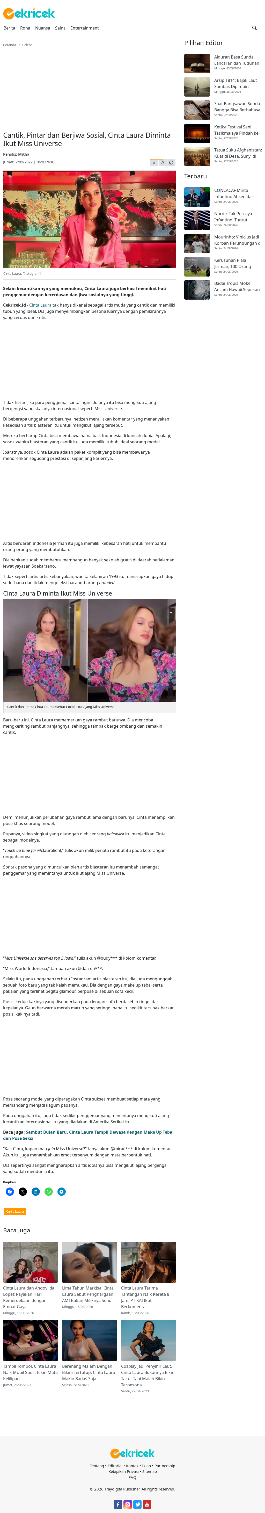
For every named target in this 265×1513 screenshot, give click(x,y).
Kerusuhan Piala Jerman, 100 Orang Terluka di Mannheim (235, 263)
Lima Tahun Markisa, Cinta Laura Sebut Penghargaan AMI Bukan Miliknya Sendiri (88, 1294)
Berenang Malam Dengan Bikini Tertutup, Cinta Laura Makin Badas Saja (88, 1372)
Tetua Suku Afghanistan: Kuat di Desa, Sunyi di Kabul (238, 153)
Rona (25, 28)
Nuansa (42, 28)
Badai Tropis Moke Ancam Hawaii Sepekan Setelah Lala (237, 286)
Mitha (24, 154)
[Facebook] (118, 1504)
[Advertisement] (89, 86)
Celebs (27, 44)
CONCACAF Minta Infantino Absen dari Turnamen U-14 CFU (234, 193)
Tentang (97, 1465)
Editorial (115, 1465)
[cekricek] (132, 1454)
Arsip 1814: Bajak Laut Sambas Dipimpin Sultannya (235, 83)
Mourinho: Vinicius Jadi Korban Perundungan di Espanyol (238, 240)
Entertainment (84, 28)
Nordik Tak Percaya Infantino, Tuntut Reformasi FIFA (233, 217)
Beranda (9, 44)
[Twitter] (137, 1504)
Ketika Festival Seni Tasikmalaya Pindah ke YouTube (236, 130)
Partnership (164, 1465)
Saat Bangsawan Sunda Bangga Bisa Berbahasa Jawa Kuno (237, 107)
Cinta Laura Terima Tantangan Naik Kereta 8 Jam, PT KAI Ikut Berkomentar (145, 1297)
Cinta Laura (40, 305)
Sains (60, 28)
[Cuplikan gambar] (30, 1262)
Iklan (146, 1465)
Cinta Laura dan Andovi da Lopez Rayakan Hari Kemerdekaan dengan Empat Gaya (28, 1297)
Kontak (132, 1465)
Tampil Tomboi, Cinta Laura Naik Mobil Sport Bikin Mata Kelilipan (30, 1372)
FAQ (132, 1477)
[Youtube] (147, 1504)
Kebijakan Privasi (123, 1471)
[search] (254, 28)
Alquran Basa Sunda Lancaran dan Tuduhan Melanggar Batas (236, 60)
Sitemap (149, 1471)
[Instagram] (127, 1504)
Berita (9, 28)
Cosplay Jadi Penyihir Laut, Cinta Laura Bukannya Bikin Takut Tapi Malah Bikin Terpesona (147, 1375)
